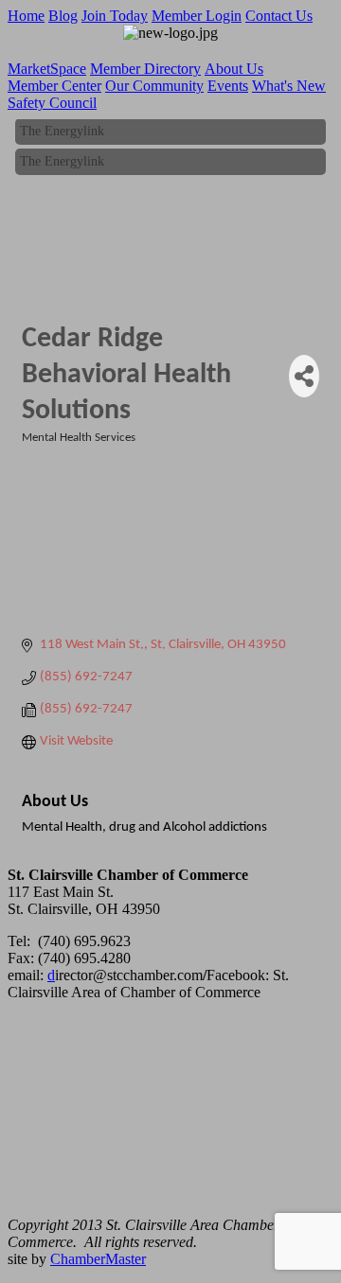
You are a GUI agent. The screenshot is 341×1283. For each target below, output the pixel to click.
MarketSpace (47, 69)
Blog (63, 16)
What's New (289, 86)
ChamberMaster (98, 1259)
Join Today (114, 16)
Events (227, 86)
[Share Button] (304, 376)
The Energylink (62, 130)
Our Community (154, 86)
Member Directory (145, 69)
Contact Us (279, 16)
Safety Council (52, 103)
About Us (234, 69)
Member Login (197, 16)
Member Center (54, 86)
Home (26, 16)
